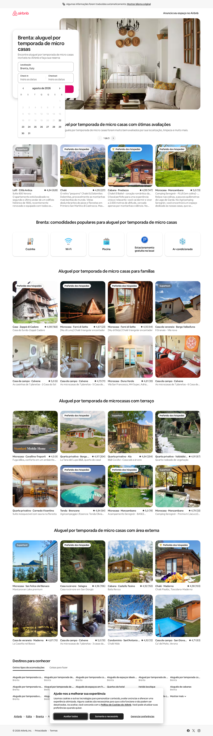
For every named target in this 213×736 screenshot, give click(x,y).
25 (35, 126)
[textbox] (31, 79)
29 (60, 126)
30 (23, 133)
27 (47, 126)
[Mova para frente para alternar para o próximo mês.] (60, 88)
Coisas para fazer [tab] (58, 667)
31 (29, 133)
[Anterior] (99, 138)
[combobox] (45, 68)
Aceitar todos (70, 716)
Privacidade (41, 730)
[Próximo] (113, 138)
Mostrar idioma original (139, 4)
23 (23, 126)
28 (54, 126)
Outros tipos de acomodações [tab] (28, 667)
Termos (54, 730)
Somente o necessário (106, 716)
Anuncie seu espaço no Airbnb (180, 13)
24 (29, 126)
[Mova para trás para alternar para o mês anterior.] (23, 88)
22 (60, 120)
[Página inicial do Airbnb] (21, 13)
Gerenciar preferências (142, 716)
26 (41, 126)
